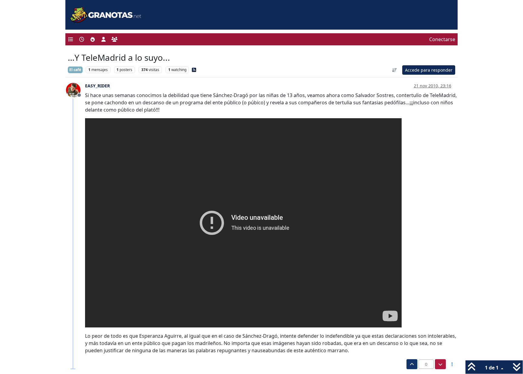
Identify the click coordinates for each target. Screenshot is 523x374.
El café (75, 69)
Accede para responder (428, 70)
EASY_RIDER (97, 86)
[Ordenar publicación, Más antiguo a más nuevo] (394, 70)
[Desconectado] (75, 89)
